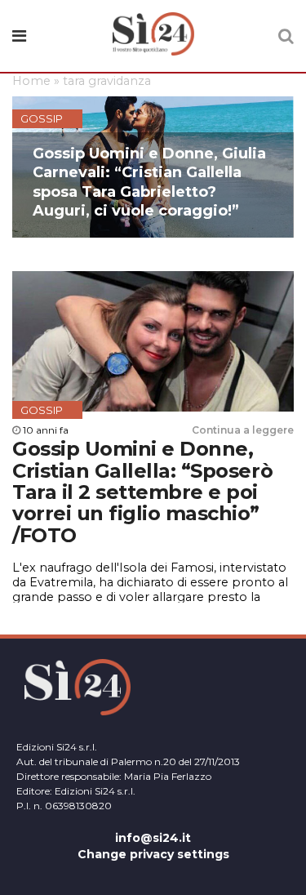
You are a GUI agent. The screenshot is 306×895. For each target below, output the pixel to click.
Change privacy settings (153, 854)
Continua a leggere (243, 430)
